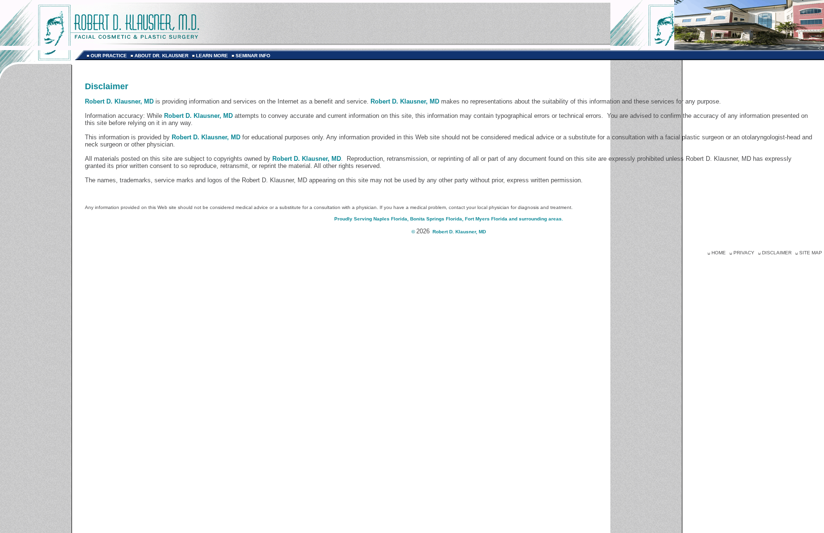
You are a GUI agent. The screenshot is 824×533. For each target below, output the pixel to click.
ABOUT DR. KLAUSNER (161, 55)
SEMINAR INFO (253, 55)
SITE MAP (810, 252)
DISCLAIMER (777, 252)
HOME (718, 252)
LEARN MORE (212, 55)
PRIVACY (743, 252)
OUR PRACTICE (109, 55)
